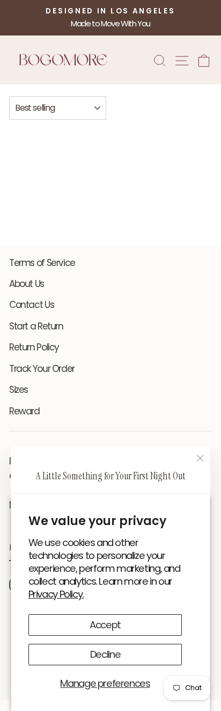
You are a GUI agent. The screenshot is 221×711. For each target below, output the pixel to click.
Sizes (18, 389)
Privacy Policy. (56, 594)
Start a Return (36, 326)
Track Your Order (42, 368)
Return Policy (34, 347)
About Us (26, 283)
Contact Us (31, 304)
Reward (24, 411)
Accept (105, 624)
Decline (105, 654)
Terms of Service (42, 262)
